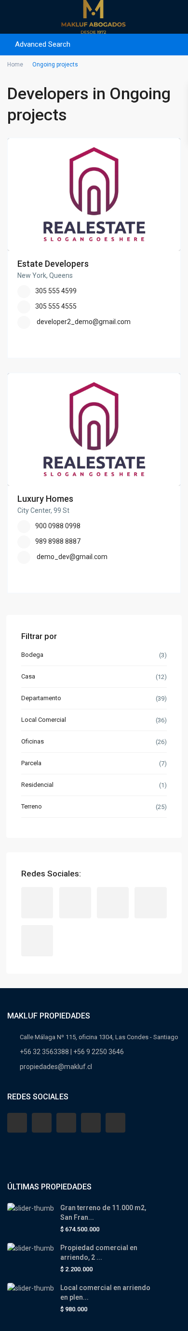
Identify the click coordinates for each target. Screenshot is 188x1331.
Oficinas (32, 741)
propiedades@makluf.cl (56, 1066)
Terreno (31, 806)
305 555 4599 (56, 291)
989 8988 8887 (58, 541)
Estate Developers (53, 264)
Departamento (41, 698)
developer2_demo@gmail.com (84, 322)
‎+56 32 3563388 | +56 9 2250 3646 (72, 1052)
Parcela (31, 763)
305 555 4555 (56, 306)
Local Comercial (43, 719)
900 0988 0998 (58, 526)
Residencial (37, 784)
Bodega (32, 654)
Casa (28, 676)
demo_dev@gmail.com (72, 557)
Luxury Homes (45, 499)
